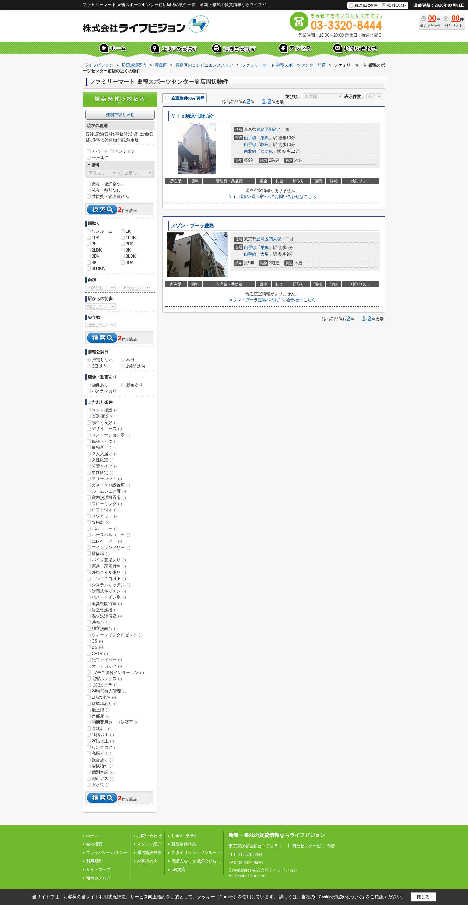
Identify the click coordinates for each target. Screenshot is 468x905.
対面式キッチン (109, 591)
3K (128, 250)
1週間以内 (135, 366)
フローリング (107, 503)
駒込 (273, 129)
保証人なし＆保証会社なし (196, 861)
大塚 (264, 254)
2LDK (97, 250)
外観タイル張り (109, 572)
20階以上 (103, 741)
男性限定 (103, 472)
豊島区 (262, 129)
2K (94, 243)
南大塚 (275, 239)
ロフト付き (105, 509)
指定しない (102, 359)
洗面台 (101, 622)
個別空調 (103, 772)
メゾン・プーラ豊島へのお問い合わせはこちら (272, 299)
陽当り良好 (105, 422)
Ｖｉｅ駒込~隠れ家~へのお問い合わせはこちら (272, 196)
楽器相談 (103, 416)
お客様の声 (147, 861)
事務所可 (103, 447)
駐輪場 (101, 553)
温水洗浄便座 (107, 616)
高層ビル (103, 753)
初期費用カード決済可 (115, 722)
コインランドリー (111, 547)
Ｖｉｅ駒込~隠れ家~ (193, 116)
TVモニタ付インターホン (118, 672)
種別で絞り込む (120, 114)
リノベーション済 (111, 435)
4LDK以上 (101, 268)
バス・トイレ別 (109, 597)
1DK (96, 237)
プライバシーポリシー (106, 852)
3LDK (131, 256)
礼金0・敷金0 (183, 835)
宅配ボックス (107, 678)
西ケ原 (266, 151)
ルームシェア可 (109, 491)
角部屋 (101, 716)
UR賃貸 (178, 869)
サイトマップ (98, 869)
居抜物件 (103, 765)
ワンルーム (102, 231)
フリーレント (107, 478)
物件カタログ (98, 878)
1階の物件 (104, 697)
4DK (130, 262)
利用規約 (94, 861)
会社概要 (94, 844)
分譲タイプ (105, 466)
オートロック (107, 666)
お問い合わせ (149, 835)
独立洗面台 (105, 628)
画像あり (100, 385)
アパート (100, 151)
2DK (130, 243)
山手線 (250, 137)
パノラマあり (104, 391)
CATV (100, 653)
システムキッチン (111, 584)
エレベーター (107, 541)
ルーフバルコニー (111, 534)
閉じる (423, 896)
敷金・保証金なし (108, 184)
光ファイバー (107, 659)
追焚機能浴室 (107, 603)
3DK (96, 256)
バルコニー (105, 528)
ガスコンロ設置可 (111, 485)
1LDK (131, 237)
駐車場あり (105, 703)
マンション (125, 151)
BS (97, 647)
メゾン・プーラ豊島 (192, 225)
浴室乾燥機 (105, 610)
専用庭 (101, 522)
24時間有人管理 (109, 691)
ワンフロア (105, 747)
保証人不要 (105, 441)
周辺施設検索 (149, 852)
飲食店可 (103, 759)
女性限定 (103, 459)
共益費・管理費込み (110, 196)
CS (97, 641)
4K (94, 262)
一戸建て (100, 157)
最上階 (101, 709)
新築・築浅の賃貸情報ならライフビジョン (277, 835)
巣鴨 (264, 137)
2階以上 (102, 728)
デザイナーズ (107, 428)
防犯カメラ (105, 684)
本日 (130, 359)
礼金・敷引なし (106, 190)
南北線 (250, 151)
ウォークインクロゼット (117, 634)
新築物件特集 (183, 844)
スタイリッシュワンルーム (196, 852)
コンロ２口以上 (109, 578)
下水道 (101, 784)
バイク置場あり (109, 560)
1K (128, 231)
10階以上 (103, 734)
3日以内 (99, 366)
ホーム (92, 835)
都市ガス (103, 778)
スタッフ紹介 (149, 844)
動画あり (134, 385)
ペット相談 (105, 410)
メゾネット (105, 516)
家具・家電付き (109, 566)
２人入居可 (105, 453)
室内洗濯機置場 (109, 497)
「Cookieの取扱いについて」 (340, 897)
